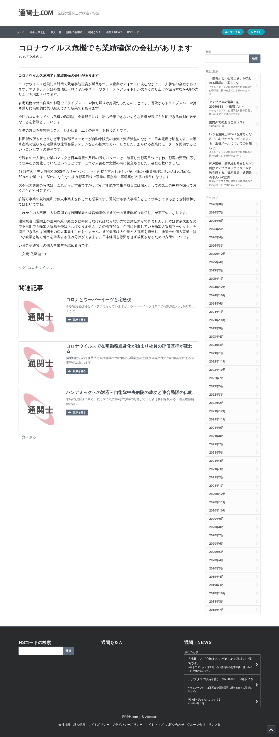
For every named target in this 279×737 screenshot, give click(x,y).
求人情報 (79, 724)
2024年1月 (216, 312)
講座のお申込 (74, 32)
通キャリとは (38, 32)
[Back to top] (271, 729)
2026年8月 (216, 204)
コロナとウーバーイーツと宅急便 (98, 299)
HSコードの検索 (35, 642)
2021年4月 (216, 461)
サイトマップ (154, 724)
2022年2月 (216, 403)
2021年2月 (216, 477)
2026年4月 (216, 237)
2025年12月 (217, 254)
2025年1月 (216, 278)
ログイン (256, 31)
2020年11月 (217, 502)
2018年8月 (216, 601)
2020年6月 (216, 543)
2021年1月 (216, 485)
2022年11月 (217, 361)
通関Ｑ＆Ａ (94, 32)
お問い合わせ (175, 724)
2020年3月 (216, 568)
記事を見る (79, 319)
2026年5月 (216, 229)
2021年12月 (217, 411)
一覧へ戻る (27, 437)
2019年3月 (216, 585)
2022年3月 (216, 394)
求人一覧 (56, 32)
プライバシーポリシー (127, 724)
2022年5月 (216, 386)
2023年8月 (216, 328)
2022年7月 (216, 378)
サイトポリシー (98, 724)
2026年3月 (216, 245)
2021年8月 (216, 436)
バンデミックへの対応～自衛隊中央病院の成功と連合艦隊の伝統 (129, 392)
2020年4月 (216, 560)
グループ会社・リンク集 (204, 724)
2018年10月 (217, 593)
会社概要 (64, 724)
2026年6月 (216, 221)
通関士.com (130, 717)
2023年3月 (216, 345)
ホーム (21, 32)
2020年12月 (217, 494)
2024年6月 (216, 303)
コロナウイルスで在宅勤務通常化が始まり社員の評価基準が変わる (129, 348)
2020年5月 (216, 552)
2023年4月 (216, 336)
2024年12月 (217, 287)
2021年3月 (216, 469)
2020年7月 (216, 535)
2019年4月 (216, 576)
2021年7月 (216, 444)
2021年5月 (216, 452)
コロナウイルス (40, 267)
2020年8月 (216, 527)
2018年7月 (216, 610)
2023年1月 (216, 353)
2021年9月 (216, 427)
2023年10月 (217, 320)
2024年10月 (217, 295)
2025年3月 (216, 270)
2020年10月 (217, 510)
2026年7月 (216, 212)
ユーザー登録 (232, 31)
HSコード (133, 32)
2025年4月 (216, 262)
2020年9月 (216, 519)
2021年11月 (217, 419)
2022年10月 (217, 370)
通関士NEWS (114, 32)
